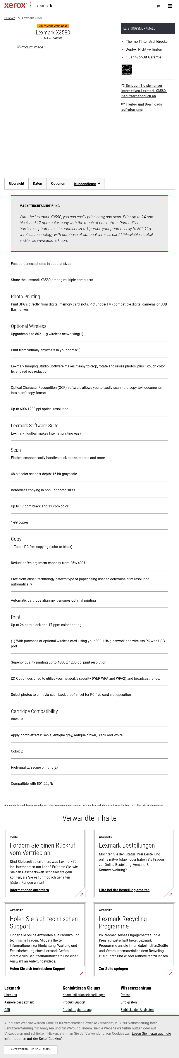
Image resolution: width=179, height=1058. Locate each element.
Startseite (57, 6)
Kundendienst (85, 184)
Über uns (10, 995)
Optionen (58, 183)
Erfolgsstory (129, 1002)
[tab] (16, 183)
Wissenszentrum (136, 988)
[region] (89, 1036)
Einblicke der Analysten (137, 1010)
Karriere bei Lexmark (19, 1002)
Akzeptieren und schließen (31, 1049)
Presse (125, 995)
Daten (37, 183)
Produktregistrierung (77, 1010)
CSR (7, 1010)
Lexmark (12, 988)
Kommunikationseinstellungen (84, 995)
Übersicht (16, 183)
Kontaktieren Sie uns (81, 988)
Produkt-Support (74, 1002)
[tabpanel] (89, 493)
